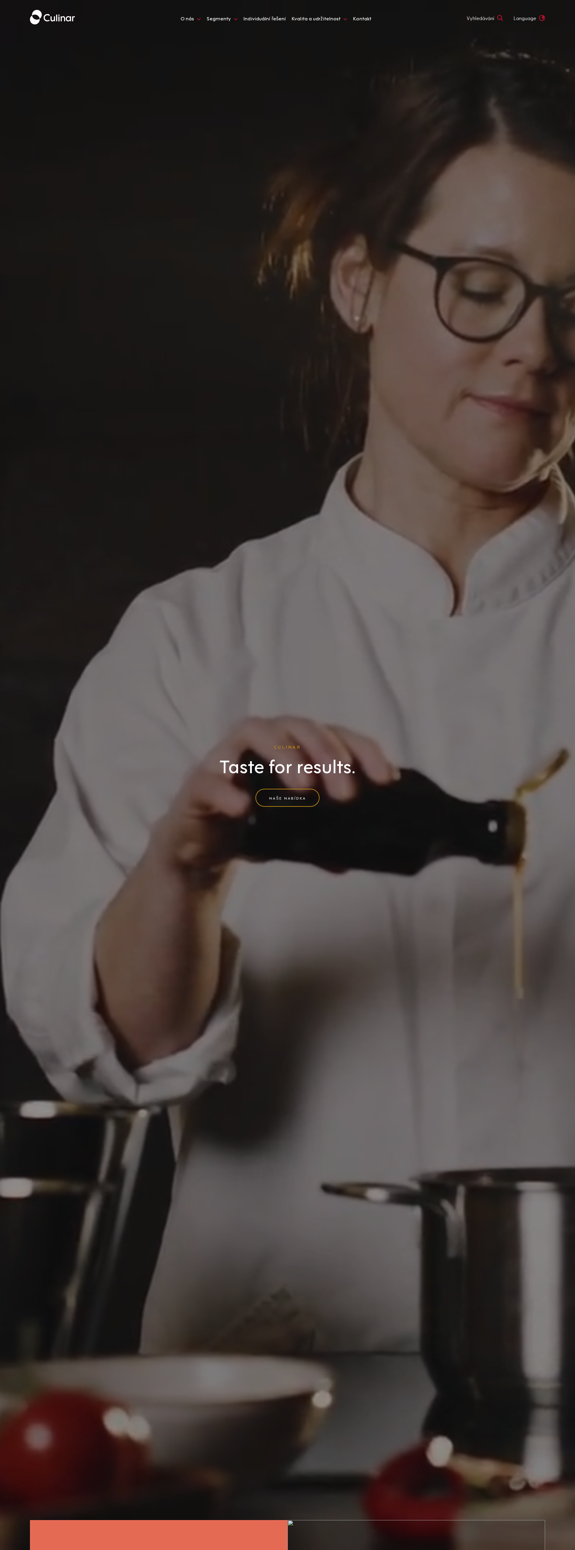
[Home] (52, 18)
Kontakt (362, 18)
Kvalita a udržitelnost (316, 18)
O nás (187, 18)
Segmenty (219, 18)
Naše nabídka (287, 797)
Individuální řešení (264, 18)
